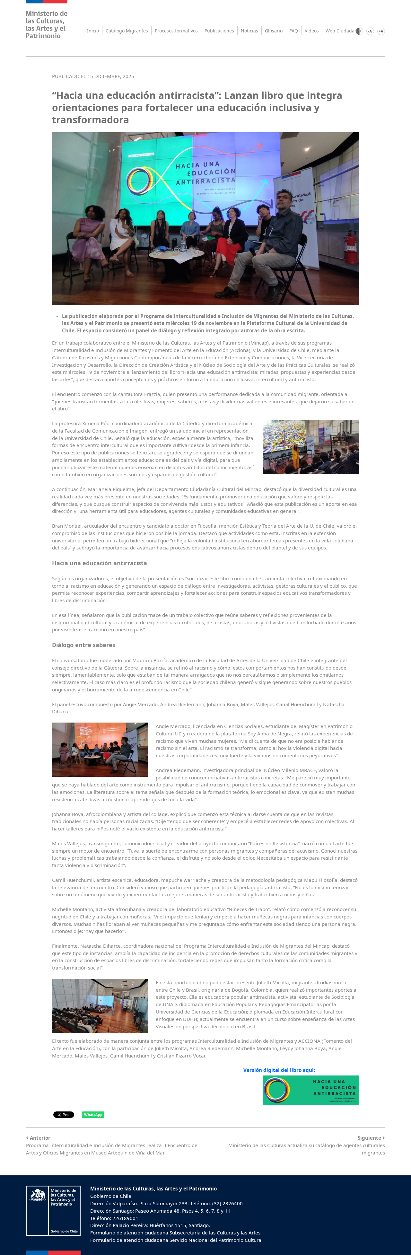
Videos (312, 31)
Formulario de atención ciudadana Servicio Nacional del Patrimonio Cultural (176, 1240)
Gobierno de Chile (110, 1196)
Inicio (93, 31)
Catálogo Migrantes (127, 31)
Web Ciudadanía (343, 31)
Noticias (249, 31)
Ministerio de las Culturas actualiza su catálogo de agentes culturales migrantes (306, 1145)
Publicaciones (219, 31)
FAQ (293, 31)
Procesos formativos (176, 31)
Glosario (274, 31)
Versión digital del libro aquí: (279, 1070)
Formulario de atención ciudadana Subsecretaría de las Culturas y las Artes (175, 1232)
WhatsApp (93, 1114)
